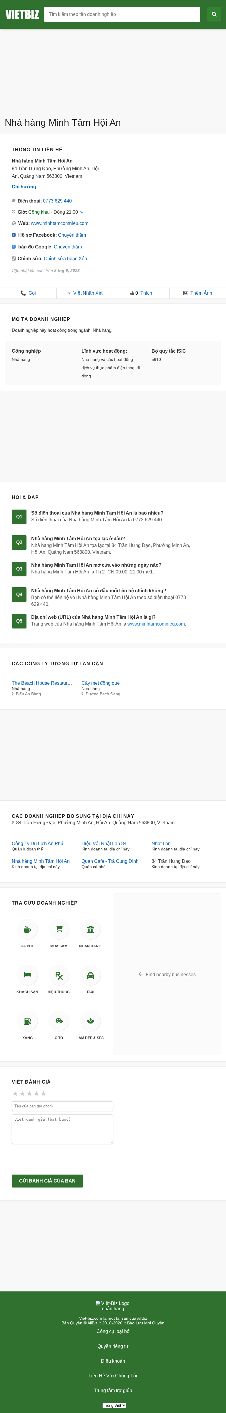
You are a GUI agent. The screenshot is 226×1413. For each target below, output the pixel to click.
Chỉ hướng (24, 186)
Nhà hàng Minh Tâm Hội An (41, 861)
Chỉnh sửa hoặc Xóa (65, 258)
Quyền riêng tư (113, 1346)
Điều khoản (113, 1361)
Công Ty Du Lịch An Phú (37, 843)
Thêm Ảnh (201, 293)
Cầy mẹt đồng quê (101, 683)
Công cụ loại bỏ (113, 1331)
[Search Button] (214, 14)
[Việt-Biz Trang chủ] (24, 13)
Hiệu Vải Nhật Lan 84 (104, 843)
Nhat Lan (161, 843)
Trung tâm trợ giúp (113, 1390)
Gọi (28, 293)
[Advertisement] (113, 70)
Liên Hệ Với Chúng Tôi (113, 1375)
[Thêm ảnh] (185, 293)
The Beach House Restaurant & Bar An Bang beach (66, 683)
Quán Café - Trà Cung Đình (110, 861)
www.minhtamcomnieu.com (59, 223)
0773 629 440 (57, 200)
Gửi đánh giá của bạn (47, 1180)
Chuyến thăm (72, 235)
